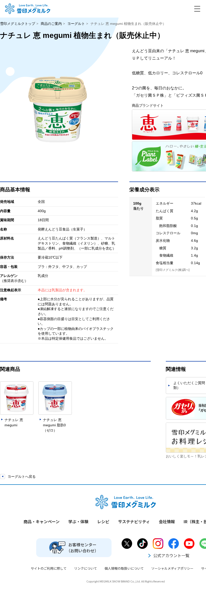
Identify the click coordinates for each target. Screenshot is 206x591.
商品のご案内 (51, 24)
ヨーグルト (76, 24)
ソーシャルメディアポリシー (172, 568)
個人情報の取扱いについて (124, 568)
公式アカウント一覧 (171, 555)
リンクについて (85, 568)
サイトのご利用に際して (49, 568)
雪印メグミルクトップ (17, 24)
